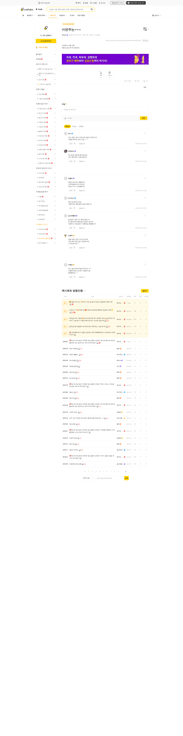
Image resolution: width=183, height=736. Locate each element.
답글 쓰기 (82, 143)
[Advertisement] (105, 96)
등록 (143, 118)
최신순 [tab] (74, 126)
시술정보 (62, 15)
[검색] (91, 9)
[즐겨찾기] (85, 290)
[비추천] (74, 143)
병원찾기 (30, 15)
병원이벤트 (41, 15)
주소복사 (145, 40)
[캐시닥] (27, 9)
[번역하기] (145, 29)
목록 (145, 87)
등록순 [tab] (81, 126)
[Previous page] (85, 471)
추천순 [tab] (67, 126)
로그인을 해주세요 (46, 41)
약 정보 (72, 15)
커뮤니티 (53, 15)
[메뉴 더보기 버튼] (148, 29)
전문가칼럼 (81, 15)
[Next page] (126, 471)
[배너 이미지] (105, 59)
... (122, 471)
